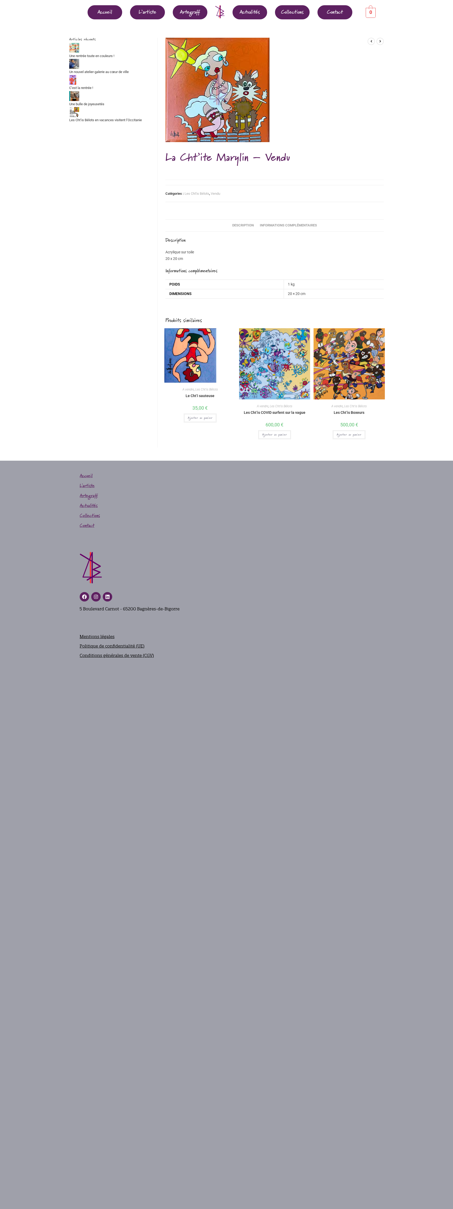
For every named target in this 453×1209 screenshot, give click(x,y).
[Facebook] (84, 596)
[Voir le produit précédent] (371, 41)
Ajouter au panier (200, 418)
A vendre (188, 389)
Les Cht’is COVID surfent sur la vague (274, 412)
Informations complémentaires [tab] (288, 225)
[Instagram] (96, 596)
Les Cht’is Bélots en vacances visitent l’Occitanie (105, 120)
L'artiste (87, 486)
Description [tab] (243, 225)
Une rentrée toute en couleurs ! (91, 56)
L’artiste (147, 12)
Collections (292, 12)
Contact (335, 12)
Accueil (105, 12)
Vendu (215, 194)
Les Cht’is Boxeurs (349, 412)
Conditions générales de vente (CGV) (117, 655)
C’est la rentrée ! (81, 88)
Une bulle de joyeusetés (86, 104)
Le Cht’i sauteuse (200, 396)
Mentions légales (97, 636)
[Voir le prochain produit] (380, 41)
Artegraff (190, 12)
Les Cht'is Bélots (197, 194)
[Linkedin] (107, 596)
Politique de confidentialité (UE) (112, 646)
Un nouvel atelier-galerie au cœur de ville (99, 72)
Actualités (250, 12)
